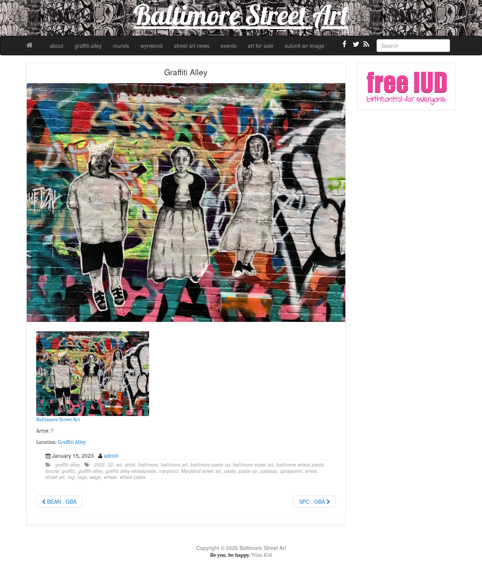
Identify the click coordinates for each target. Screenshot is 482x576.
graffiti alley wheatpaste (130, 471)
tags (82, 477)
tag (71, 477)
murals (121, 45)
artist (130, 464)
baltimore (148, 464)
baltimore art (174, 464)
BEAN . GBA (61, 501)
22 (110, 464)
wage (95, 477)
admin (111, 455)
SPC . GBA (312, 501)
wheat (110, 477)
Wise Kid (261, 555)
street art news (191, 45)
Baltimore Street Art (58, 419)
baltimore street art (253, 464)
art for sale (260, 45)
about (56, 45)
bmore (52, 471)
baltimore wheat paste (299, 464)
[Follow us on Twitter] (355, 47)
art (119, 464)
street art (55, 477)
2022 (99, 464)
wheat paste (133, 477)
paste (230, 471)
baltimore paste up (210, 464)
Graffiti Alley (72, 442)
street (311, 471)
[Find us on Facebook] (344, 47)
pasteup (268, 471)
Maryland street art (201, 471)
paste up (248, 471)
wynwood (151, 45)
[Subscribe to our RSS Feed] (365, 47)
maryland (168, 471)
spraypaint (291, 471)
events (228, 45)
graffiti (68, 471)
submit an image (304, 45)
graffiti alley (88, 45)
